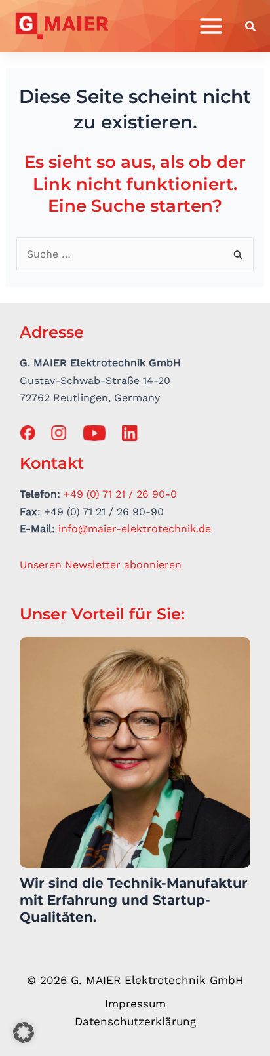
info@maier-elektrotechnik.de (134, 528)
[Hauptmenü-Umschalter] (211, 26)
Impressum (135, 1003)
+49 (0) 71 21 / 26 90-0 (120, 494)
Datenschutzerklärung (135, 1021)
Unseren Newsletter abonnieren (101, 564)
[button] (251, 28)
